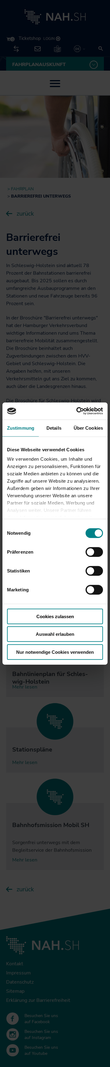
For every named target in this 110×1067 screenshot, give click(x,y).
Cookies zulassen (55, 616)
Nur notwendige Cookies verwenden (55, 651)
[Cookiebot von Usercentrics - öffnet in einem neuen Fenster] (77, 411)
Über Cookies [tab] (88, 427)
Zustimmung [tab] (20, 427)
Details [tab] (53, 427)
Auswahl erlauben (55, 634)
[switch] (94, 552)
